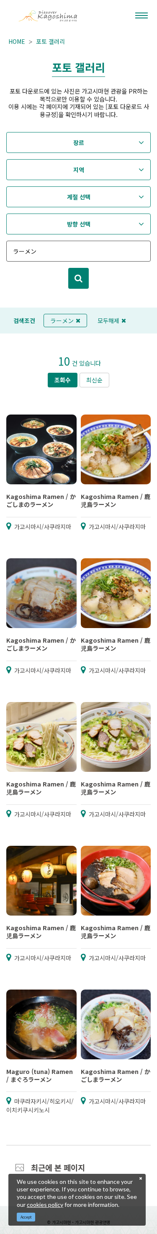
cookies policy (45, 1204)
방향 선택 (78, 224)
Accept (26, 1217)
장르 (78, 142)
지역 (78, 169)
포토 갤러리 (50, 41)
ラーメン (62, 320)
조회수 (62, 380)
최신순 (94, 380)
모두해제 (108, 320)
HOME (16, 41)
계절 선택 (78, 197)
